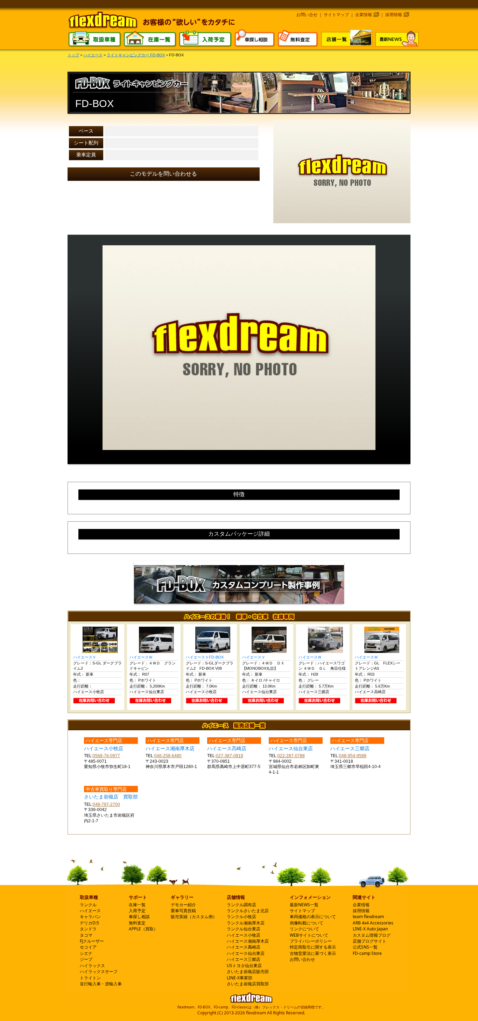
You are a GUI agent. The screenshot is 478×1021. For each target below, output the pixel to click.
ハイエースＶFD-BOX (205, 657)
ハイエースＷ (141, 657)
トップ (73, 55)
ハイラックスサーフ (99, 971)
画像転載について (306, 923)
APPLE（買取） (143, 929)
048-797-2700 (106, 804)
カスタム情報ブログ (372, 935)
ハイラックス (92, 966)
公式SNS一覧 (365, 947)
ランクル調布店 (241, 905)
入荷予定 (137, 911)
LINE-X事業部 (239, 978)
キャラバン (90, 917)
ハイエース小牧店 (243, 935)
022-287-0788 (291, 755)
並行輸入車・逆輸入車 (101, 984)
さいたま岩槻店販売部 (248, 971)
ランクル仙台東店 (243, 929)
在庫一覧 (137, 905)
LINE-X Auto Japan (370, 929)
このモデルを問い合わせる (163, 174)
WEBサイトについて (309, 935)
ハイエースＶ (84, 657)
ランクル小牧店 (241, 917)
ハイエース (93, 55)
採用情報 (393, 14)
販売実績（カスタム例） (194, 917)
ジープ (86, 959)
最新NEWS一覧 (304, 905)
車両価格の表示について (313, 917)
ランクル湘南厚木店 (246, 923)
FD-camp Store (367, 953)
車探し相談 (139, 917)
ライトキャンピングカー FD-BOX (136, 55)
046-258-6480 (168, 755)
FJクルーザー (92, 941)
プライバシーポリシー (311, 941)
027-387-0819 (229, 755)
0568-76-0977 (106, 755)
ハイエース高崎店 (243, 947)
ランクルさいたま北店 (248, 911)
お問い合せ (306, 14)
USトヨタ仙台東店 (244, 966)
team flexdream (368, 917)
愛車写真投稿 (183, 911)
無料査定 (137, 923)
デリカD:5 (89, 923)
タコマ (86, 935)
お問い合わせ (302, 959)
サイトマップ (336, 14)
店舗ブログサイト (369, 941)
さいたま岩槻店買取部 (248, 984)
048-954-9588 (352, 755)
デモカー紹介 (183, 905)
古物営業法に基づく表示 (313, 953)
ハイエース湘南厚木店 (248, 941)
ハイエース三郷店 (243, 959)
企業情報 (363, 14)
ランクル (88, 905)
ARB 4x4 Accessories (373, 923)
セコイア (88, 947)
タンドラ (88, 929)
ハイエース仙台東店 (246, 953)
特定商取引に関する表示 (313, 947)
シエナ (86, 953)
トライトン (90, 978)
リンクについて (304, 929)
